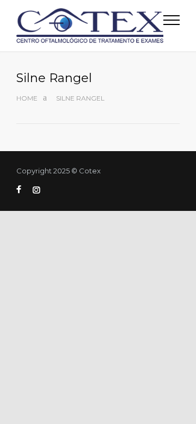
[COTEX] (89, 25)
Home (27, 98)
